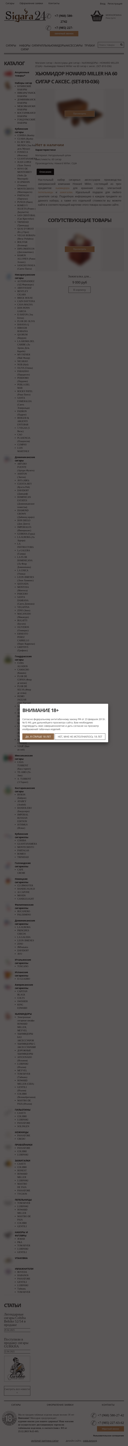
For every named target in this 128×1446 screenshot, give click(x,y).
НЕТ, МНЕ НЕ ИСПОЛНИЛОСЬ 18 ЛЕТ (80, 736)
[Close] (108, 704)
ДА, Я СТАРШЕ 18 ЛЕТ (38, 736)
